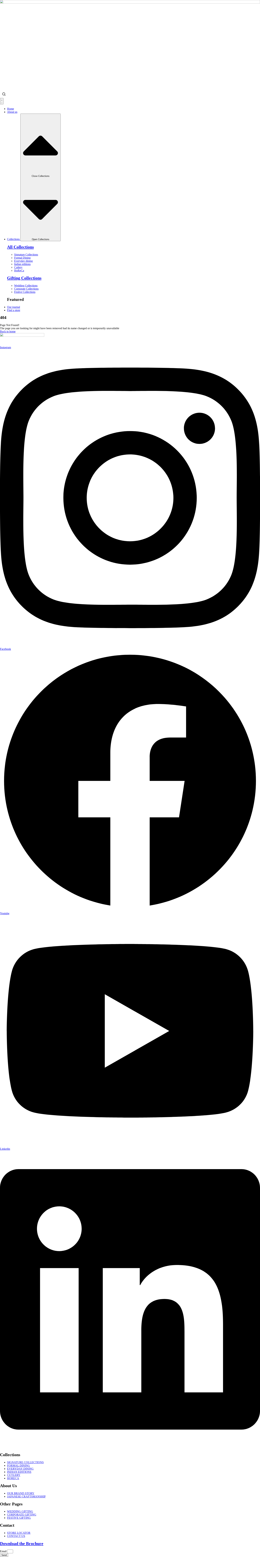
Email (3, 1551)
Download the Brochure (21, 1543)
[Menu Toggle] (2, 101)
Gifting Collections (24, 278)
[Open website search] (4, 94)
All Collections (20, 247)
